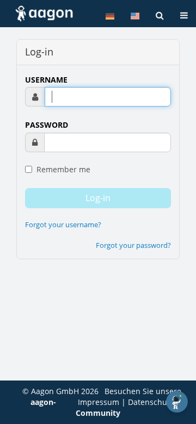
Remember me (62, 169)
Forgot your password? (133, 245)
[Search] (160, 15)
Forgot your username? (63, 224)
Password (46, 125)
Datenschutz (151, 402)
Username (46, 79)
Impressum (98, 402)
